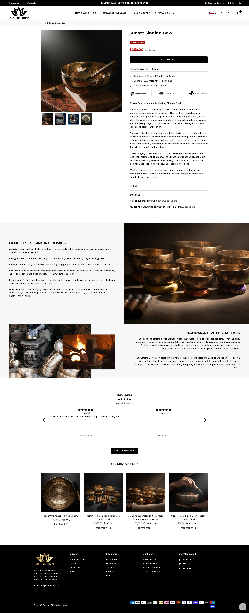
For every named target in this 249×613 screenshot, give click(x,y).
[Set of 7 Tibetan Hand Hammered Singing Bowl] (61, 492)
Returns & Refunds (151, 567)
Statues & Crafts (164, 13)
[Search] (222, 12)
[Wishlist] (233, 12)
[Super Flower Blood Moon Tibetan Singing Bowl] (146, 492)
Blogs (109, 575)
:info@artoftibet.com (49, 585)
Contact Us (236, 3)
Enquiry (157, 69)
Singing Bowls (142, 13)
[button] (238, 12)
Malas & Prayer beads (114, 13)
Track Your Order (78, 559)
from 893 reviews (124, 402)
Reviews (110, 571)
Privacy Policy (149, 559)
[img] (124, 399)
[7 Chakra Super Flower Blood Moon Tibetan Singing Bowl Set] (103, 492)
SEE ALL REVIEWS (124, 450)
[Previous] (46, 71)
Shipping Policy (150, 563)
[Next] (116, 71)
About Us (15, 3)
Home (43, 23)
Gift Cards (111, 563)
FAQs (72, 571)
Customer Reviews (215, 3)
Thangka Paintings (85, 13)
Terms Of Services (151, 571)
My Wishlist (111, 559)
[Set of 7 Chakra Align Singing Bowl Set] (188, 492)
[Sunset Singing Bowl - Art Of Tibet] (60, 119)
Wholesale (31, 3)
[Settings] (228, 12)
